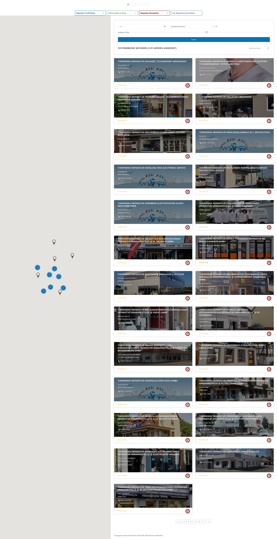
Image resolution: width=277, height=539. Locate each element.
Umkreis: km (123, 32)
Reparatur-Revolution (149, 13)
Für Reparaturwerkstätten (184, 13)
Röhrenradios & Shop (117, 13)
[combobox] (193, 26)
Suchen (193, 40)
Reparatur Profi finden (85, 13)
